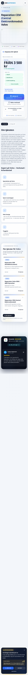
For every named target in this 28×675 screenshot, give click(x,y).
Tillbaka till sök (6, 7)
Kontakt (20, 668)
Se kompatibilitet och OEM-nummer (15, 109)
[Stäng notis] (24, 650)
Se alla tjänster (8, 315)
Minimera (14, 671)
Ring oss (9, 668)
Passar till (13, 124)
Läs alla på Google (13, 345)
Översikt (5, 124)
